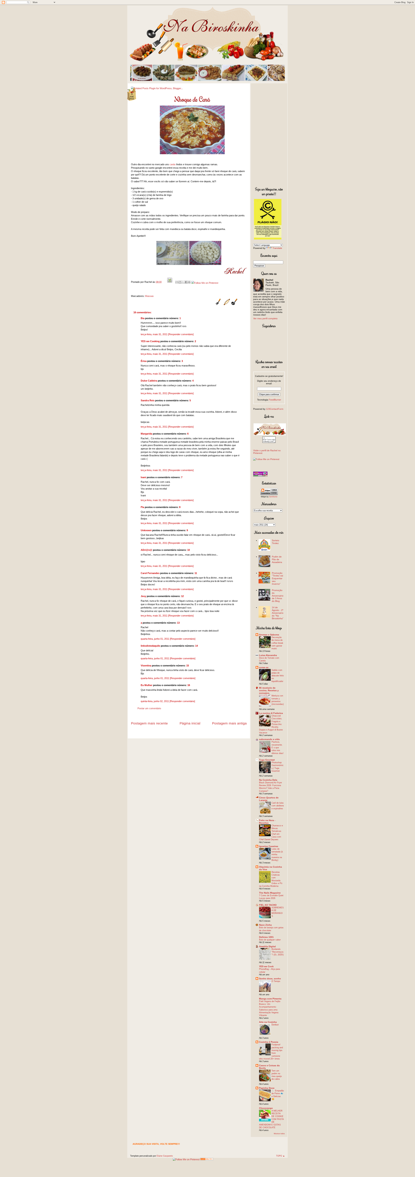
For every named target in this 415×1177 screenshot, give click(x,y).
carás (173, 164)
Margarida (146, 433)
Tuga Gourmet (267, 760)
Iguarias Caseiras (268, 846)
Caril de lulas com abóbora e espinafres (278, 806)
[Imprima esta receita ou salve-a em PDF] (169, 282)
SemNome (273, 497)
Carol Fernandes (150, 573)
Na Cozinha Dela (268, 780)
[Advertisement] (269, 134)
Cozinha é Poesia (268, 1042)
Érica (144, 361)
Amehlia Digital (267, 946)
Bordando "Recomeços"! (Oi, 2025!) (278, 952)
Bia (142, 318)
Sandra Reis (147, 400)
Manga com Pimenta (270, 998)
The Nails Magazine (270, 892)
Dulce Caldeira (149, 380)
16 (188, 685)
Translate (277, 248)
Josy (143, 596)
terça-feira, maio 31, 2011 (154, 334)
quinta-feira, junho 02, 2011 (155, 701)
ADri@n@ (146, 550)
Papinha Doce (266, 1088)
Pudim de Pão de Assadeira (277, 559)
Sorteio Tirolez (275, 541)
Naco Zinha (265, 925)
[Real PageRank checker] (260, 475)
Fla (142, 507)
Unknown (146, 530)
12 (182, 596)
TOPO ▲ (280, 1156)
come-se (263, 667)
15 (187, 665)
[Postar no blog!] (180, 282)
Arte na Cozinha (268, 1022)
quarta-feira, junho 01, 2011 (155, 638)
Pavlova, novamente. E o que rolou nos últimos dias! (278, 747)
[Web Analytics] (206, 1159)
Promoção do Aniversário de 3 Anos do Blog (277, 595)
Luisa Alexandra (268, 655)
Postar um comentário (149, 708)
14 (196, 645)
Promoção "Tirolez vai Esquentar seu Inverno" (277, 578)
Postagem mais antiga (229, 723)
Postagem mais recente (149, 723)
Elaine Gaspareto (165, 1156)
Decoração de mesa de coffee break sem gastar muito (277, 643)
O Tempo (276, 981)
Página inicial (190, 723)
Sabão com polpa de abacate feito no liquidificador (278, 675)
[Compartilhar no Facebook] (186, 282)
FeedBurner (275, 399)
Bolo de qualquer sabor (270, 939)
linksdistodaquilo (150, 645)
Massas (149, 296)
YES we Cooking (150, 341)
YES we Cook (266, 966)
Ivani (143, 477)
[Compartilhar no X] (183, 282)
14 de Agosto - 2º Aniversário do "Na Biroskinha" (277, 613)
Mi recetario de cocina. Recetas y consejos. (269, 690)
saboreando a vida (269, 739)
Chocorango (266, 1108)
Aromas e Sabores (269, 634)
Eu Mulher (146, 685)
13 (178, 622)
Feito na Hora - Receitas (267, 821)
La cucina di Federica (271, 713)
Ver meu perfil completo (265, 318)
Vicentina (146, 665)
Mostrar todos (279, 1134)
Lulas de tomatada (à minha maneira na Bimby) (277, 854)
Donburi (275, 1024)
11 (196, 573)
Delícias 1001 (266, 937)
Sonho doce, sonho (270, 978)
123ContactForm (274, 409)
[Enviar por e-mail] (176, 282)
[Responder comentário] (181, 334)
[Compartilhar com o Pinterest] (189, 282)
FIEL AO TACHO (268, 905)
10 (188, 550)
